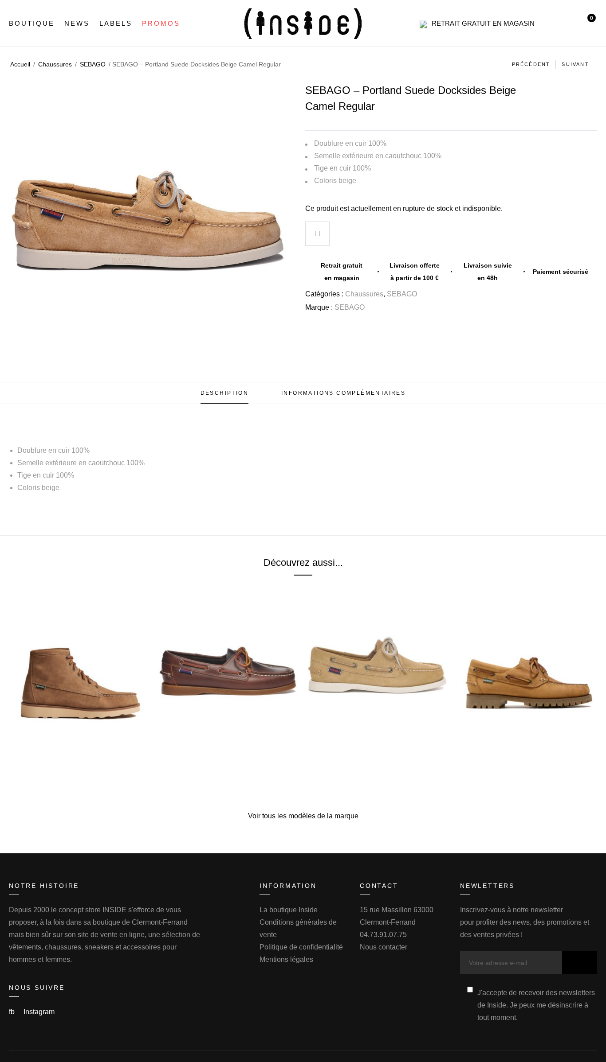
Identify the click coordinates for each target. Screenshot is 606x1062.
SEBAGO (93, 64)
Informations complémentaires (343, 393)
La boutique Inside (289, 910)
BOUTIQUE (32, 23)
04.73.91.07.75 (383, 934)
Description (224, 393)
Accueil (20, 64)
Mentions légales (286, 959)
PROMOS (161, 23)
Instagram (39, 1011)
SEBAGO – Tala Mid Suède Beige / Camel (79, 751)
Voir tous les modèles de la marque (303, 816)
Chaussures (55, 64)
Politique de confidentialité (301, 947)
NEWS (77, 23)
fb (12, 1011)
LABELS (115, 23)
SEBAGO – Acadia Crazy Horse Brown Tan (527, 751)
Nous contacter (383, 947)
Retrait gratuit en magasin (483, 23)
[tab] (224, 393)
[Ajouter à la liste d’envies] (318, 235)
